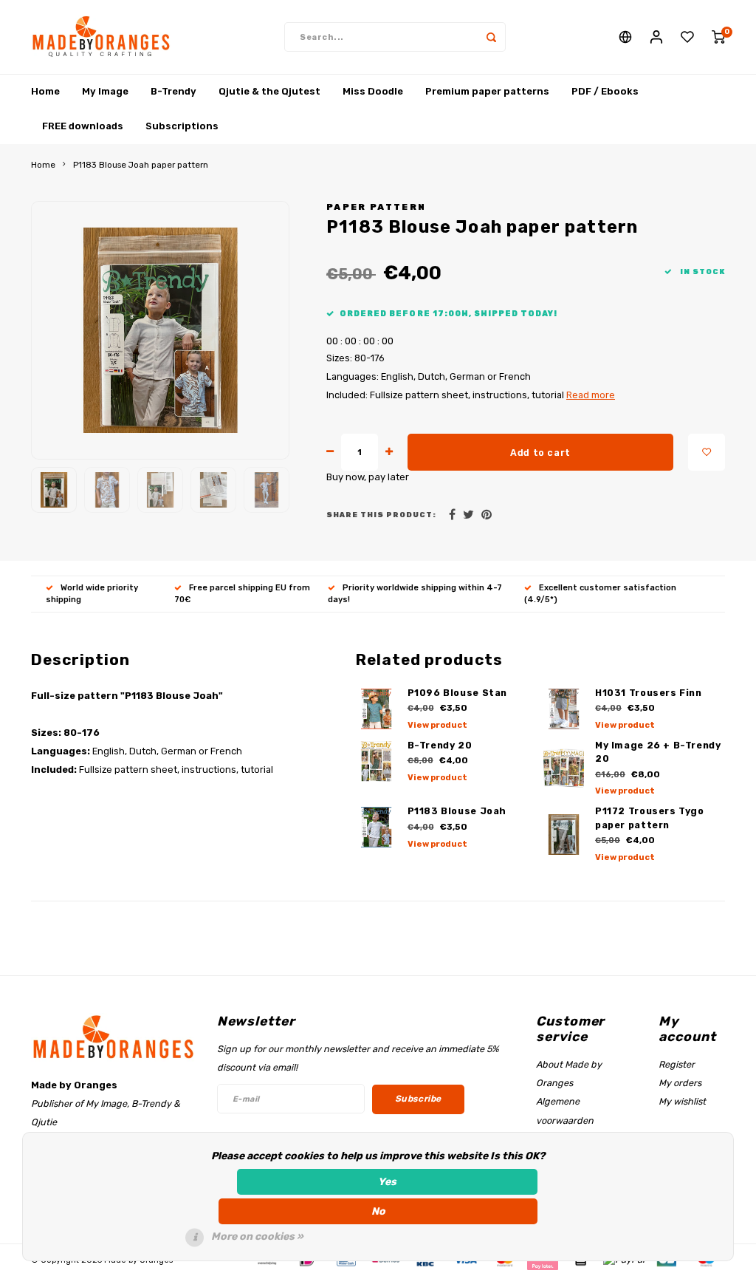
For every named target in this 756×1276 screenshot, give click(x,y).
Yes (387, 1182)
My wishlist (682, 1101)
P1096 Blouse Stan (458, 692)
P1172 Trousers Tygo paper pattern (649, 817)
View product (437, 725)
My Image (105, 91)
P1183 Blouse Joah (457, 810)
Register (677, 1064)
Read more (590, 394)
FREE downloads (82, 126)
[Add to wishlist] (706, 452)
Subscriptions (182, 126)
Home (45, 91)
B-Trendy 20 (440, 745)
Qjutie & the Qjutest (269, 91)
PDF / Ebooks (605, 91)
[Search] (491, 37)
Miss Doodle (373, 91)
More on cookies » (257, 1236)
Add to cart (540, 452)
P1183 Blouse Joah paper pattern (140, 165)
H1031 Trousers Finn (648, 692)
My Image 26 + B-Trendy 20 (658, 752)
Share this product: (381, 515)
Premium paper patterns (487, 91)
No (378, 1211)
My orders (680, 1082)
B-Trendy (173, 91)
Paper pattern (376, 207)
